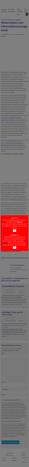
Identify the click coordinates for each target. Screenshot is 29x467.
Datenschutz (20, 222)
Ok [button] (14, 230)
